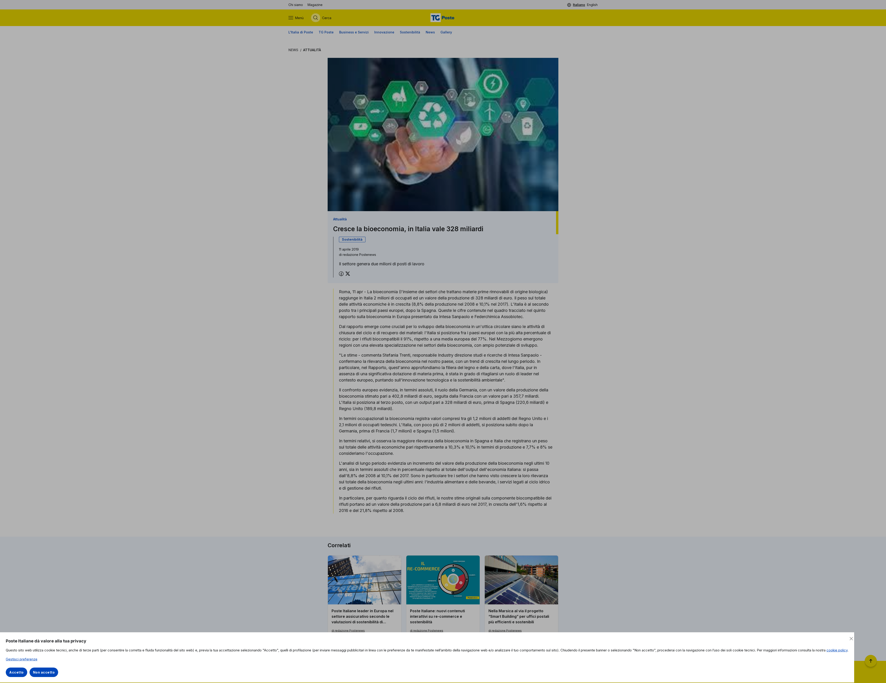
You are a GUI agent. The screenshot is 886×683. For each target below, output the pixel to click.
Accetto (16, 672)
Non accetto (44, 672)
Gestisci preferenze (21, 659)
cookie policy (836, 650)
